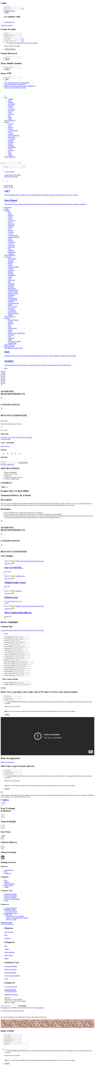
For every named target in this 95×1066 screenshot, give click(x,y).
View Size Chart (5, 439)
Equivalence (11, 310)
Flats (9, 115)
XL (8, 437)
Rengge (10, 297)
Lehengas (11, 134)
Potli (9, 282)
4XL (17, 437)
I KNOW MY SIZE (7, 630)
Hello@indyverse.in (12, 913)
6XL (23, 437)
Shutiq (10, 340)
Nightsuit (11, 253)
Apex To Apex (8, 654)
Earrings (10, 140)
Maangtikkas (12, 147)
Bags (9, 278)
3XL (14, 437)
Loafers (10, 330)
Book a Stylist (8, 185)
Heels (10, 153)
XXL (11, 437)
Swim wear (11, 245)
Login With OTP (9, 22)
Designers (11, 287)
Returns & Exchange (10, 896)
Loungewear (12, 252)
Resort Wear (11, 137)
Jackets (10, 107)
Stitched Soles (12, 343)
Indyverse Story (9, 870)
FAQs (6, 901)
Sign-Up (10, 175)
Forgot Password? (9, 11)
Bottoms (10, 102)
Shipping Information (10, 894)
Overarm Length (9, 665)
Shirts (10, 100)
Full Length (7, 637)
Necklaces (11, 142)
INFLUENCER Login (11, 176)
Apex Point (8, 652)
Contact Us (7, 873)
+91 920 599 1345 (11, 908)
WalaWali (11, 250)
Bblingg (10, 315)
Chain (10, 112)
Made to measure (9, 346)
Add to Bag (10, 464)
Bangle (10, 263)
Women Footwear (13, 320)
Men (5, 97)
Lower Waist (8, 646)
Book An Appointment (7, 762)
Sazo (9, 248)
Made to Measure (9, 884)
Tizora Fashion (12, 298)
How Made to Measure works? (13, 348)
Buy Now (4, 464)
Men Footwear (12, 328)
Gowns (10, 234)
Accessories (11, 109)
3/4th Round (8, 673)
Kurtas (10, 132)
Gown (6, 633)
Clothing (10, 99)
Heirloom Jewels (13, 290)
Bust (5, 640)
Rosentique (11, 295)
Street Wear (11, 247)
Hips (5, 660)
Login (6, 175)
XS (2, 437)
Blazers (10, 219)
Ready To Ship (8, 187)
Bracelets (11, 110)
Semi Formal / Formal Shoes (16, 333)
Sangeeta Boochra (13, 313)
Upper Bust (7, 638)
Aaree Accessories (13, 303)
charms (10, 265)
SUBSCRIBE (22, 1006)
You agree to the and (22, 43)
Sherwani (11, 105)
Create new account (6, 25)
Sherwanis (11, 225)
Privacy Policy (33, 43)
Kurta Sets (11, 224)
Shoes (10, 119)
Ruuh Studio (12, 288)
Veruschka (11, 338)
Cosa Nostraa (12, 311)
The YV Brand (12, 306)
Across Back (8, 658)
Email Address (8, 682)
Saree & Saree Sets (13, 135)
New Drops (7, 207)
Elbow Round (8, 669)
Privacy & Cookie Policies (12, 899)
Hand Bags (11, 280)
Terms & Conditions (10, 897)
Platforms (11, 323)
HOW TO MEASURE (37, 630)
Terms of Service (21, 43)
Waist (6, 644)
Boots (10, 117)
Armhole (7, 650)
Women (6, 122)
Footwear (11, 114)
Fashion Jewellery (13, 267)
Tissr (9, 336)
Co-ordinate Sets (13, 130)
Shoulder (7, 648)
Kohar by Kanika (13, 293)
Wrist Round (8, 671)
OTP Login (17, 175)
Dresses (10, 129)
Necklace (11, 260)
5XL (20, 437)
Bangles (10, 144)
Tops (9, 125)
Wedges (10, 155)
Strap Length (8, 675)
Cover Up (11, 244)
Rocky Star (4, 421)
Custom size (28, 437)
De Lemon (11, 308)
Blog (5, 368)
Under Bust (7, 642)
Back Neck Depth (9, 664)
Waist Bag (11, 285)
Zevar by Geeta (12, 292)
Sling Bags (11, 283)
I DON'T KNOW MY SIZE (21, 630)
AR (6, 603)
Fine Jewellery (12, 258)
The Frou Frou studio (14, 341)
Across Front (8, 656)
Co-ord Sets (11, 104)
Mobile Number (9, 684)
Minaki (10, 305)
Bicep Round (8, 667)
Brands (6, 209)
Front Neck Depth (9, 662)
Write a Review (5, 446)
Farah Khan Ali (12, 300)
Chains (10, 148)
